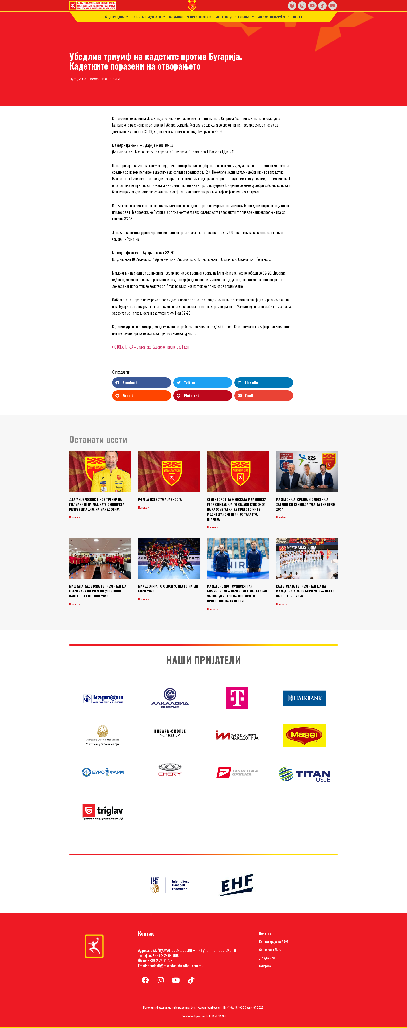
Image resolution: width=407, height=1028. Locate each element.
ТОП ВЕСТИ (110, 79)
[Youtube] (312, 5)
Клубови (176, 16)
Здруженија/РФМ (271, 16)
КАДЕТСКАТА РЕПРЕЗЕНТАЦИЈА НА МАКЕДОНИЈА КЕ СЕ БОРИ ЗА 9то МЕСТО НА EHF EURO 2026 (305, 591)
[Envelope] (332, 5)
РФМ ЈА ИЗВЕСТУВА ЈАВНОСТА (160, 499)
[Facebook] (292, 5)
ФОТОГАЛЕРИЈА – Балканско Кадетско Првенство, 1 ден (150, 347)
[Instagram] (302, 5)
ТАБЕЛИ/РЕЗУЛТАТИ (146, 16)
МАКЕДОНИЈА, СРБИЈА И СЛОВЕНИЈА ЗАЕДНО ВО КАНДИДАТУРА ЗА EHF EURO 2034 (305, 504)
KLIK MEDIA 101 (217, 1016)
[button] (141, 382)
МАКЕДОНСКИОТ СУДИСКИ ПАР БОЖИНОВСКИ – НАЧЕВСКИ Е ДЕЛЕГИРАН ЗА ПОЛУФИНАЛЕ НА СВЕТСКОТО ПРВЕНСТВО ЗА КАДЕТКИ (237, 593)
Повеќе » (74, 517)
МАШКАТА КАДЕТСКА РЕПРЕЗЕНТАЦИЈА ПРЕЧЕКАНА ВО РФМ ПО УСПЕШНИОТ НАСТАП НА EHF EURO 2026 (97, 591)
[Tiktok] (322, 5)
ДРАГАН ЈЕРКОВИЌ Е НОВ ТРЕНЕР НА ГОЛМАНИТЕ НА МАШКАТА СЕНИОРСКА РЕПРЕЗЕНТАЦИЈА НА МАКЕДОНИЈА (97, 504)
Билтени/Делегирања (232, 16)
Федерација (114, 16)
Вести (297, 16)
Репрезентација (199, 16)
